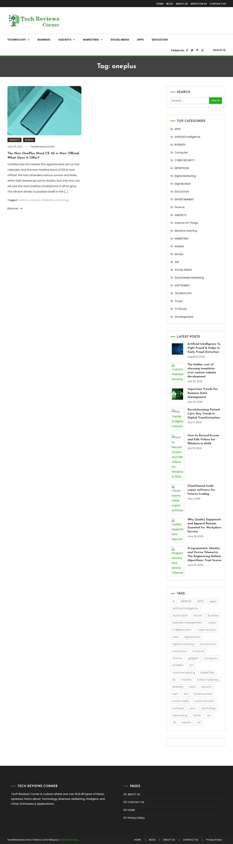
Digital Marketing (185, 176)
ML (174, 680)
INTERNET (178, 665)
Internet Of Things (186, 223)
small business (203, 694)
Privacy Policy (136, 818)
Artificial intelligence (187, 137)
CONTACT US (218, 3)
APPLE (200, 601)
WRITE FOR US (199, 3)
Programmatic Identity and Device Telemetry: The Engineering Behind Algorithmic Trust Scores (204, 554)
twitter (197, 715)
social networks (204, 701)
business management (187, 622)
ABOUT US (182, 3)
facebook (198, 651)
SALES (192, 687)
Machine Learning (186, 231)
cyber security (207, 630)
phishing (178, 687)
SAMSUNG (47, 200)
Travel (178, 301)
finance (177, 658)
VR (174, 722)
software (178, 708)
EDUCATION (160, 39)
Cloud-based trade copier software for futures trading (201, 489)
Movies (179, 254)
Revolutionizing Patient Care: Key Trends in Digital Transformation (203, 413)
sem (175, 694)
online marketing (208, 680)
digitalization (192, 637)
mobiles (23, 200)
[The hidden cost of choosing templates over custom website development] (177, 373)
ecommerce (208, 644)
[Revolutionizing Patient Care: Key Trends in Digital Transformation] (177, 419)
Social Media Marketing (189, 277)
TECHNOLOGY (16, 39)
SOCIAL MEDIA (119, 39)
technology (62, 200)
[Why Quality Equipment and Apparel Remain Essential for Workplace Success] (177, 530)
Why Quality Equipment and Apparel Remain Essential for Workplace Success (204, 525)
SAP (177, 262)
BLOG (169, 3)
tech (192, 708)
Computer (181, 152)
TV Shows (181, 309)
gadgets (193, 658)
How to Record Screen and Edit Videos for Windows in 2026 (203, 439)
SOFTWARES (182, 285)
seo (186, 694)
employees (180, 651)
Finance (180, 207)
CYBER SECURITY (185, 160)
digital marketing (183, 644)
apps (213, 601)
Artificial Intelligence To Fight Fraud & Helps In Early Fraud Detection (203, 348)
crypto (212, 622)
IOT (191, 665)
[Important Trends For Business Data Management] (177, 394)
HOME (159, 3)
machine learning (184, 672)
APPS (140, 39)
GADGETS (64, 39)
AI (174, 601)
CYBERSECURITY (182, 630)
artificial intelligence (185, 608)
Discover (13, 208)
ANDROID (185, 601)
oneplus (35, 200)
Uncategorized (184, 317)
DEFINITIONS (182, 168)
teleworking (180, 715)
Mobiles (29, 139)
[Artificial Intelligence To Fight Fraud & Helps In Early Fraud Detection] (177, 349)
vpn (209, 715)
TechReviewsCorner (43, 146)
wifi (199, 722)
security (206, 687)
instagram (210, 658)
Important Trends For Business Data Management (202, 393)
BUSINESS (43, 39)
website (186, 722)
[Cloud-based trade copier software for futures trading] (177, 499)
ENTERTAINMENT (184, 199)
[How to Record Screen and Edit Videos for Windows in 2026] (177, 457)
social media (181, 701)
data (176, 637)
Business (213, 615)
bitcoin (197, 615)
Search (217, 50)
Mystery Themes (68, 839)
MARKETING (91, 39)
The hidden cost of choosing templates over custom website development (201, 370)
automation (180, 615)
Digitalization (183, 184)
